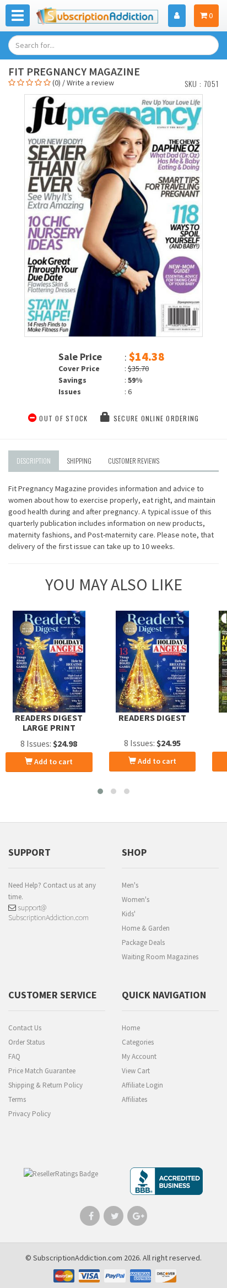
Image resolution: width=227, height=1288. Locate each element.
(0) (56, 83)
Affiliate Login (142, 1085)
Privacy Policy (29, 1113)
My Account (139, 1056)
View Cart (136, 1070)
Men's (130, 885)
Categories (138, 1042)
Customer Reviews (133, 460)
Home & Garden (146, 928)
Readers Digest (152, 717)
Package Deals (143, 942)
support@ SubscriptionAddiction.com (48, 912)
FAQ (14, 1056)
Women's (135, 899)
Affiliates (134, 1099)
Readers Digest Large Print (49, 722)
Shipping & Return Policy (45, 1085)
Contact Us (24, 1027)
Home (131, 1027)
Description (34, 460)
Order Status (26, 1042)
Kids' (129, 914)
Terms (17, 1099)
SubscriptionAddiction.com (77, 1258)
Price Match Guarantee (41, 1070)
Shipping (79, 460)
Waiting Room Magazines (160, 956)
